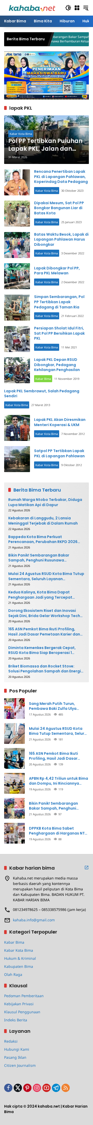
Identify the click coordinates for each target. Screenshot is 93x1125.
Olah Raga (13, 974)
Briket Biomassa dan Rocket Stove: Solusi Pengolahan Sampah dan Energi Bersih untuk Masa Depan (44, 669)
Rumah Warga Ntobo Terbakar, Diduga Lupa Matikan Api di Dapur (45, 502)
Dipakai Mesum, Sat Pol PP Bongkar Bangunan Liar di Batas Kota (59, 208)
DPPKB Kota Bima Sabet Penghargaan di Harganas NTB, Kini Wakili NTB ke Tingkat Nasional (58, 831)
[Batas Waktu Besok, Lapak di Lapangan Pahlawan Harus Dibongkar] (17, 245)
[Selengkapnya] (86, 867)
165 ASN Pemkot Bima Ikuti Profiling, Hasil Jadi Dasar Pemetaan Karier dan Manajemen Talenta (44, 632)
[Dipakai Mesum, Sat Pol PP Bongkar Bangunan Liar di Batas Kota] (17, 214)
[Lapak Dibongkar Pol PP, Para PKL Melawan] (17, 276)
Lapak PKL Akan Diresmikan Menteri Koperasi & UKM (60, 422)
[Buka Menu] (77, 8)
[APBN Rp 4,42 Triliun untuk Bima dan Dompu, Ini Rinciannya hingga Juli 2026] (14, 783)
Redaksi (11, 1041)
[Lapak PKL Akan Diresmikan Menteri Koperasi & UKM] (17, 428)
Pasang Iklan (15, 1057)
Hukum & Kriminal (20, 958)
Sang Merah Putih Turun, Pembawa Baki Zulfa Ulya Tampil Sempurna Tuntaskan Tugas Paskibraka (56, 706)
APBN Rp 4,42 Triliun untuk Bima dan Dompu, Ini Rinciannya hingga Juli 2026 (58, 781)
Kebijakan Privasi (19, 1003)
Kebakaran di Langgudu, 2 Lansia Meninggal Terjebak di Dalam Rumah (43, 521)
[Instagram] (37, 1088)
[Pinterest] (27, 1088)
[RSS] (65, 1088)
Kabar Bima (43, 379)
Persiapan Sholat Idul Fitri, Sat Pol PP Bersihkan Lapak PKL (59, 333)
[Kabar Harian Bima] (32, 7)
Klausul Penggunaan (22, 1011)
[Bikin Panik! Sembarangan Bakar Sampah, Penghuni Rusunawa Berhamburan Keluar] (14, 808)
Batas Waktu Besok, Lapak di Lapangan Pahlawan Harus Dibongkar (61, 239)
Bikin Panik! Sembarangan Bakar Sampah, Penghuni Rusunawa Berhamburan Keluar (38, 558)
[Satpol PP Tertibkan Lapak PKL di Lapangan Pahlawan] (17, 459)
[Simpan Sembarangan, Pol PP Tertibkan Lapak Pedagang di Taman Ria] (17, 308)
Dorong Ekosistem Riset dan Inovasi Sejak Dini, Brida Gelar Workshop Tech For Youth (44, 613)
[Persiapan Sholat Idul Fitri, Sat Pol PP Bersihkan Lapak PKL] (17, 339)
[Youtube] (46, 1088)
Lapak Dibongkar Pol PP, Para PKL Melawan (57, 271)
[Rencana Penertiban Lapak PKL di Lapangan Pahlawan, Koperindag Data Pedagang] (17, 182)
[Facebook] (8, 1088)
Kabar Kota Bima (21, 134)
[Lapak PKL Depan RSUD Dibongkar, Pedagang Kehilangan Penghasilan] (17, 370)
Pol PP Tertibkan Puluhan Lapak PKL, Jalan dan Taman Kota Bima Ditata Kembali (45, 145)
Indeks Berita (15, 1019)
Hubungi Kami (16, 1049)
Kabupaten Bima (18, 966)
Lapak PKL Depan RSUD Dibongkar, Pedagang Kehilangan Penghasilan (57, 364)
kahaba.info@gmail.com (34, 919)
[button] (68, 8)
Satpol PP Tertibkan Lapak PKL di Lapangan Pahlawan (59, 453)
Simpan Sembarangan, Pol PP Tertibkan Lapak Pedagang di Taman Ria (59, 301)
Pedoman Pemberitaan (24, 995)
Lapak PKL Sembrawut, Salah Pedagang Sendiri (41, 393)
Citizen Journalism (20, 1065)
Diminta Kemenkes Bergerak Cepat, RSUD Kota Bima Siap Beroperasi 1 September (42, 650)
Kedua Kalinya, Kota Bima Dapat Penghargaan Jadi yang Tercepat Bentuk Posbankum (40, 595)
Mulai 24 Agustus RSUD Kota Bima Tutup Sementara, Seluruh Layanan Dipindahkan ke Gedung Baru (46, 576)
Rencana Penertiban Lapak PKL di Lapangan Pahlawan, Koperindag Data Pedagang (61, 176)
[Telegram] (56, 1088)
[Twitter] (18, 1088)
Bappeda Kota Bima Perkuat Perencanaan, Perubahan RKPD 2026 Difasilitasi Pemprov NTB (43, 539)
